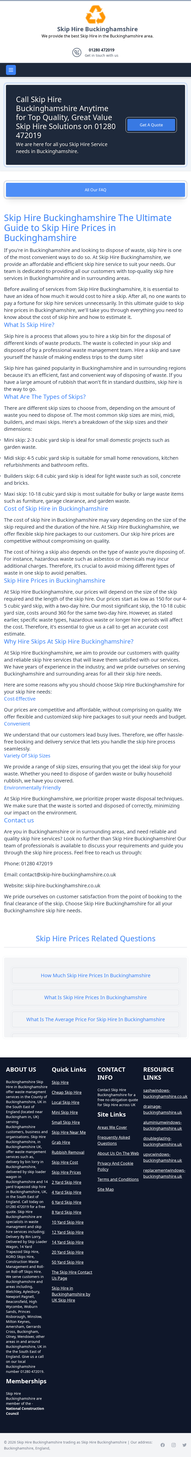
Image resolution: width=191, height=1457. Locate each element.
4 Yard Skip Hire (66, 1192)
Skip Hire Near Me (69, 1132)
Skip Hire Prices (66, 1172)
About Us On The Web (118, 1153)
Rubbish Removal (68, 1152)
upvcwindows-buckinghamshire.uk (162, 1157)
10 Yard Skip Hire (68, 1222)
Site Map (105, 1189)
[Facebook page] (162, 1445)
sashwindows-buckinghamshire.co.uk (164, 1093)
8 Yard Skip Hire (66, 1212)
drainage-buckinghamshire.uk (162, 1109)
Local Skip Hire (65, 1102)
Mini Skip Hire (65, 1112)
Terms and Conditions (118, 1179)
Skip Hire (60, 1082)
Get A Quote (151, 125)
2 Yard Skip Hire (66, 1182)
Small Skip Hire (66, 1122)
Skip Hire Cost (65, 1162)
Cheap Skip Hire (67, 1092)
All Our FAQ (95, 190)
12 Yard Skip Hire (68, 1232)
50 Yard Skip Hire (68, 1262)
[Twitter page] (184, 1445)
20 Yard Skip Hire (68, 1252)
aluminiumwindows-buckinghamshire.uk (162, 1125)
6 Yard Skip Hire (66, 1202)
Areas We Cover (112, 1127)
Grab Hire (61, 1142)
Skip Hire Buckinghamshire (97, 29)
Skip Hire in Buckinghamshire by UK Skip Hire (71, 1294)
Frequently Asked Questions (113, 1140)
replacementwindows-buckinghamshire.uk (164, 1173)
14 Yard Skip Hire (68, 1242)
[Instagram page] (173, 1445)
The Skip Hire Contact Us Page (72, 1275)
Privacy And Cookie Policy (115, 1166)
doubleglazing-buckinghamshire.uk (162, 1141)
